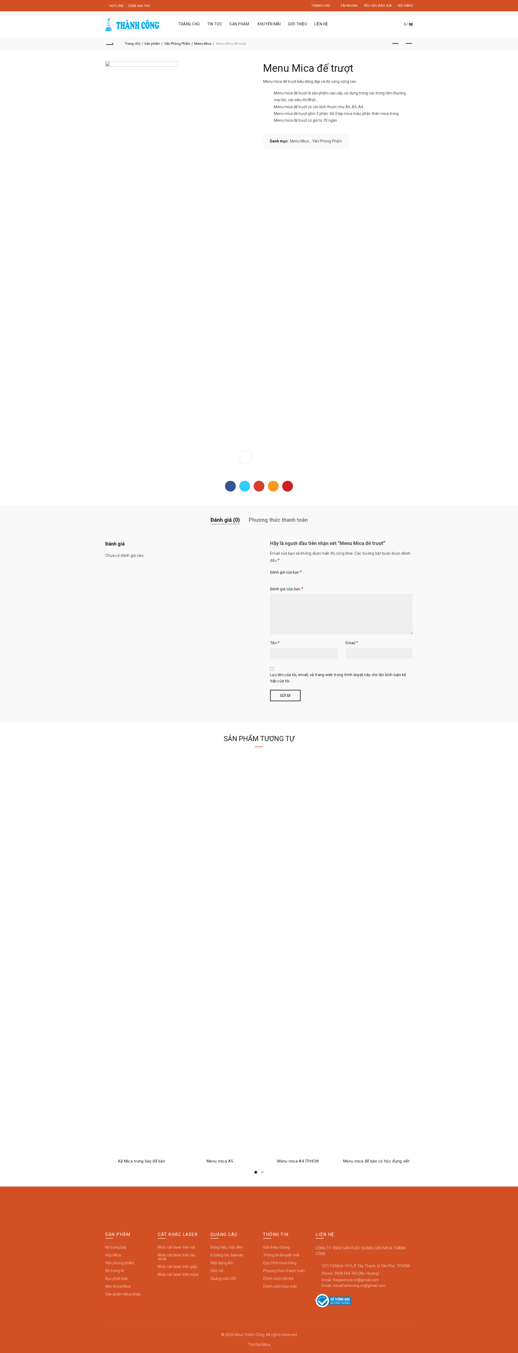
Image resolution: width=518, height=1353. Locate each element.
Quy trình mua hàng (280, 1263)
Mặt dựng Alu (221, 1263)
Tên (275, 642)
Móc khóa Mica (118, 1286)
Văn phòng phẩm (119, 1263)
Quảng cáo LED (223, 1278)
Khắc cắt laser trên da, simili (176, 1257)
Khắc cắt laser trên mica (178, 1274)
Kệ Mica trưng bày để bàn (141, 1161)
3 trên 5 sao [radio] (314, 578)
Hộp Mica (113, 1255)
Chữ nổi (216, 1271)
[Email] (273, 486)
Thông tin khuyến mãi (281, 1255)
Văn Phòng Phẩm (177, 44)
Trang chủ (320, 6)
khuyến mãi (269, 24)
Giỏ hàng (405, 6)
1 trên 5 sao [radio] (275, 578)
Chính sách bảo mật (280, 1286)
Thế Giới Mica (259, 1344)
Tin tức (214, 24)
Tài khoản (348, 6)
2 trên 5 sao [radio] (293, 578)
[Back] (109, 43)
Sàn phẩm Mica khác (123, 1294)
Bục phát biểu (116, 1278)
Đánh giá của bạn (286, 572)
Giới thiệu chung (276, 1247)
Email (352, 642)
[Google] (259, 486)
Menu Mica (202, 44)
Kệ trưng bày (116, 1247)
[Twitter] (244, 486)
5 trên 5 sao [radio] (368, 578)
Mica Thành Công (249, 1334)
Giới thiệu (297, 24)
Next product (408, 43)
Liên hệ (321, 24)
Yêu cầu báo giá (378, 6)
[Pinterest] (287, 486)
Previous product (395, 43)
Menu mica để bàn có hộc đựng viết (376, 1161)
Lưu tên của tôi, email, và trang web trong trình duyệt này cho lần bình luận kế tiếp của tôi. (338, 678)
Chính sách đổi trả (278, 1278)
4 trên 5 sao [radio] (339, 578)
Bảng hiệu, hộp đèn (226, 1247)
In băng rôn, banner (226, 1255)
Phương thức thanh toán (278, 520)
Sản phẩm (239, 24)
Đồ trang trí (114, 1271)
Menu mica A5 (220, 1161)
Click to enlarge (246, 457)
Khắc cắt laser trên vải (176, 1247)
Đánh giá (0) (225, 520)
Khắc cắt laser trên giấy (177, 1267)
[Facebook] (230, 486)
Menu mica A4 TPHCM (298, 1161)
